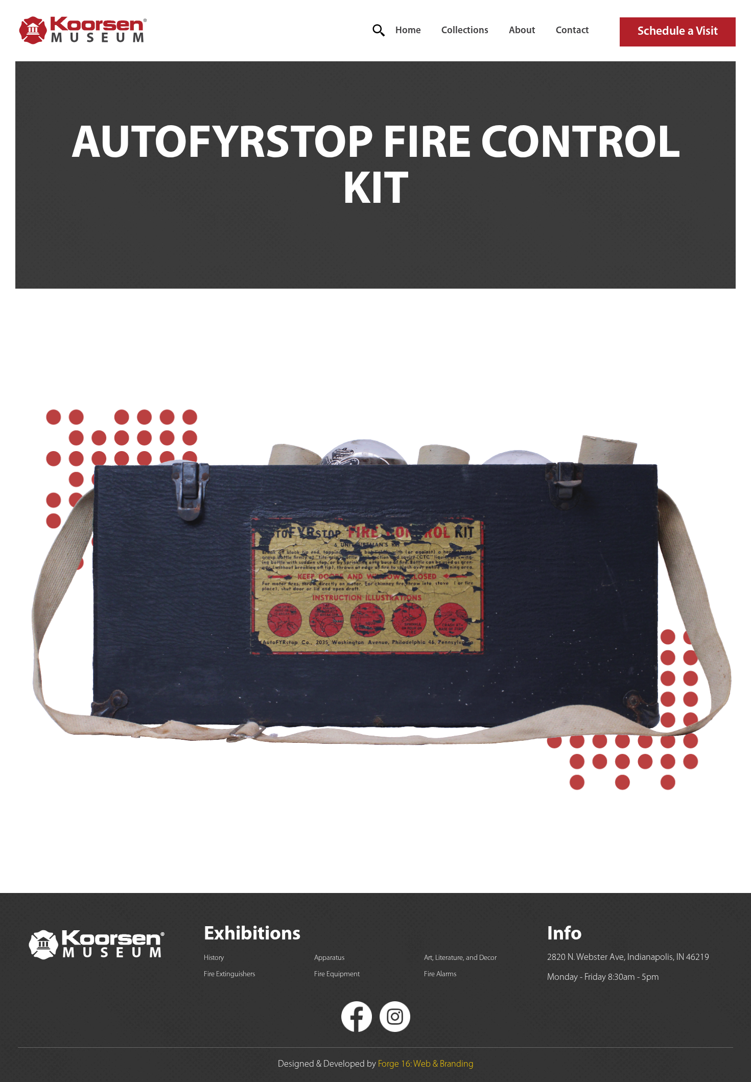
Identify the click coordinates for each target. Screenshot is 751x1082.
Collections (464, 31)
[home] (82, 31)
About (522, 31)
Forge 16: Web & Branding (426, 1064)
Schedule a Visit (678, 32)
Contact (572, 31)
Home (408, 31)
